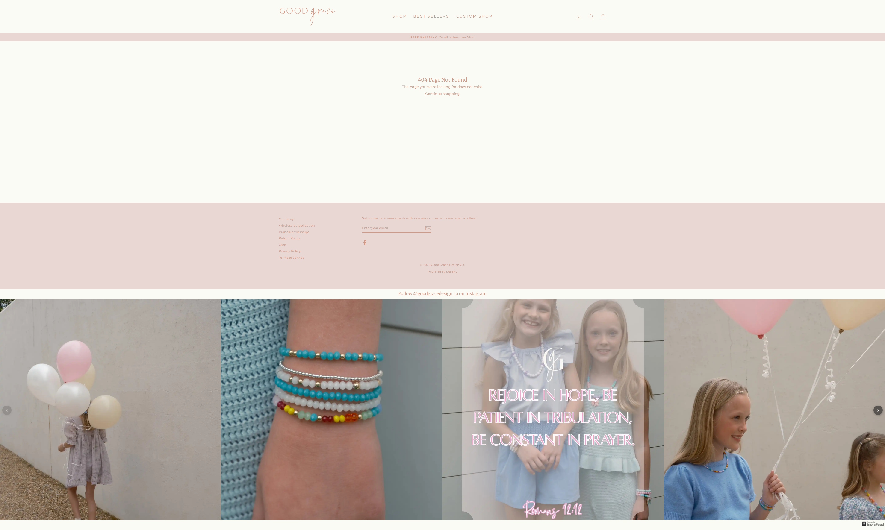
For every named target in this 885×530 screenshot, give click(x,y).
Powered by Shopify (442, 271)
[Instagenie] (873, 525)
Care (282, 244)
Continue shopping (442, 93)
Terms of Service (291, 257)
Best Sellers (431, 16)
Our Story (286, 219)
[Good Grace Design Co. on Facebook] (365, 242)
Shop (399, 16)
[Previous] (7, 410)
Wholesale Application (297, 225)
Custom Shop (474, 16)
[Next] (878, 410)
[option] (442, 37)
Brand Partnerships (294, 232)
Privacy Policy (290, 251)
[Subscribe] (428, 228)
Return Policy (289, 238)
